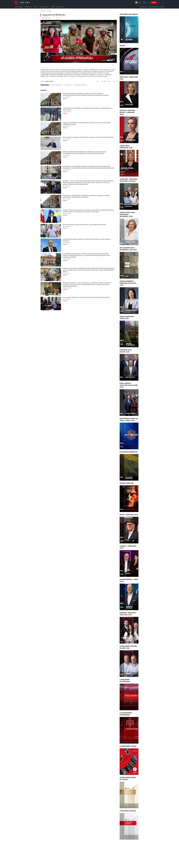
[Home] (16, 2)
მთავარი (43, 11)
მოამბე (49, 11)
